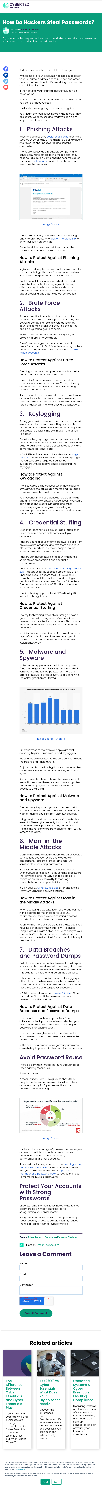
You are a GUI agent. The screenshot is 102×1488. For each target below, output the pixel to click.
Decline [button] (56, 1482)
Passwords (50, 1237)
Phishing (72, 1237)
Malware (62, 1237)
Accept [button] (45, 1482)
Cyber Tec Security (30, 29)
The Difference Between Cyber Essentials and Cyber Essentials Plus (14, 1394)
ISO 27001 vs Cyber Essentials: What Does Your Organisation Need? (50, 1392)
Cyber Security (36, 1237)
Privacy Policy (20, 1469)
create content (39, 161)
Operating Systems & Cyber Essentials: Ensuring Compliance (83, 1390)
